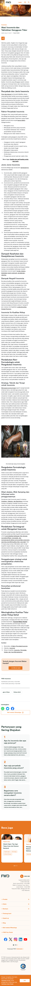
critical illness (7, 854)
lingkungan (7, 851)
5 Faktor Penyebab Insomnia (19, 646)
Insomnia (12, 648)
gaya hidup (6, 692)
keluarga (14, 851)
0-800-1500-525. (25, 881)
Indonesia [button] (19, 949)
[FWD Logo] (8, 2)
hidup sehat (17, 692)
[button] (19, 2)
